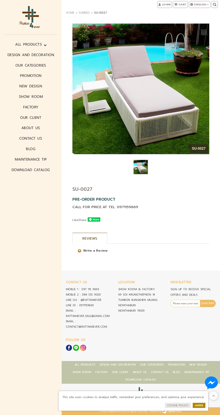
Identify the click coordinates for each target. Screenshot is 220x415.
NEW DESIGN (30, 86)
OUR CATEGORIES (30, 65)
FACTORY (30, 107)
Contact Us (30, 138)
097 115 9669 (90, 289)
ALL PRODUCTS (28, 44)
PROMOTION (31, 75)
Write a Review (95, 250)
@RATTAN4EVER (91, 300)
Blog (30, 148)
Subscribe (208, 303)
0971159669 (86, 305)
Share (82, 220)
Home (70, 13)
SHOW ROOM (31, 96)
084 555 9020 (91, 294)
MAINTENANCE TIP (31, 159)
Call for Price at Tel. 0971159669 (105, 207)
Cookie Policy (177, 405)
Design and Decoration (31, 54)
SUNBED (84, 13)
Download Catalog (31, 169)
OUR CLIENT (30, 117)
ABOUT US (30, 127)
